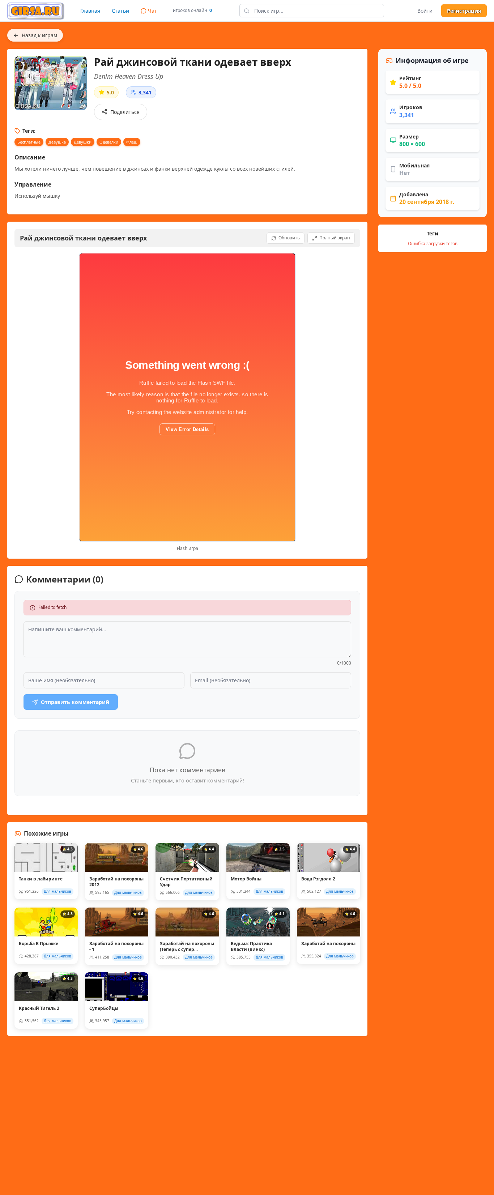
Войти (425, 10)
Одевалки (108, 142)
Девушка (57, 142)
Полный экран (334, 238)
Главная (90, 10)
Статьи (120, 10)
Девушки (82, 142)
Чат (152, 10)
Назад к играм (39, 35)
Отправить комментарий (75, 702)
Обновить (289, 238)
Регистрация (464, 10)
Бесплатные (29, 142)
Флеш (131, 142)
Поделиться (125, 111)
